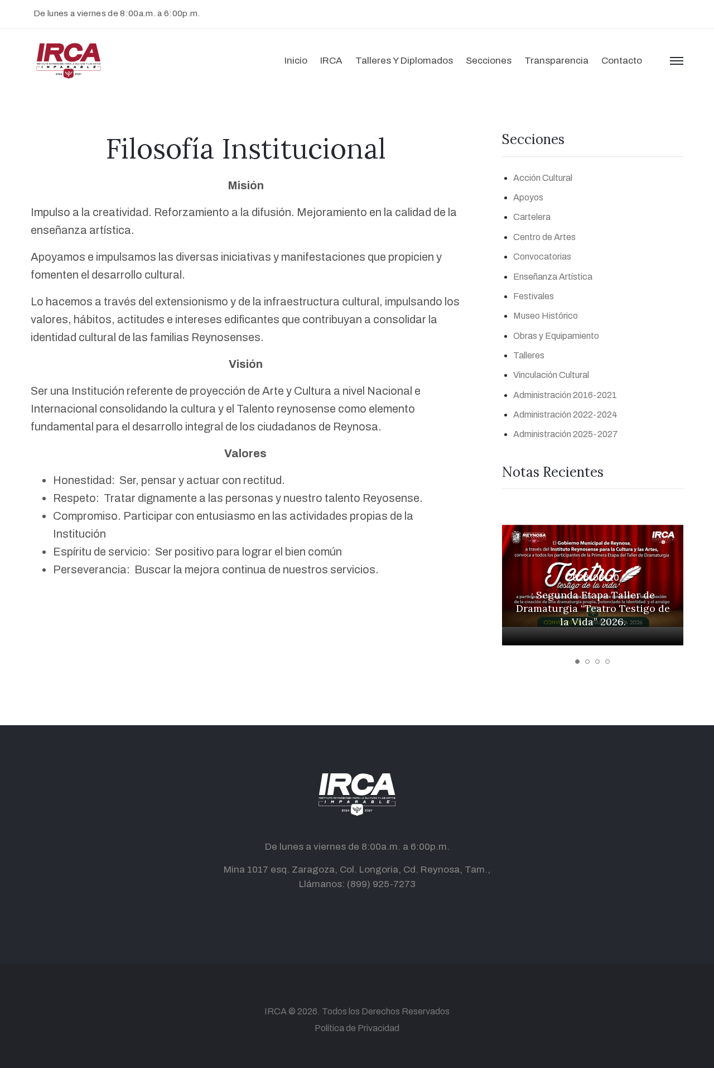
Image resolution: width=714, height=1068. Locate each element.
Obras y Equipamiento (556, 336)
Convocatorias (542, 256)
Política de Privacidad (357, 1028)
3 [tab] (597, 661)
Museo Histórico (545, 315)
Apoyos (528, 197)
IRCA (275, 1011)
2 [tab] (587, 661)
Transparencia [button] (556, 60)
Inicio (295, 60)
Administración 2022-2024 (565, 414)
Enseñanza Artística (552, 276)
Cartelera (532, 217)
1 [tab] (577, 661)
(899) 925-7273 (381, 884)
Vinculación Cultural (551, 375)
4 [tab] (607, 661)
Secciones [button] (489, 60)
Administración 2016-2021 (565, 395)
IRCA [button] (331, 60)
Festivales (533, 296)
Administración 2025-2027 (565, 434)
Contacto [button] (621, 60)
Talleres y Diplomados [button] (404, 60)
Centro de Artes (544, 237)
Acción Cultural (542, 178)
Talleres (528, 355)
